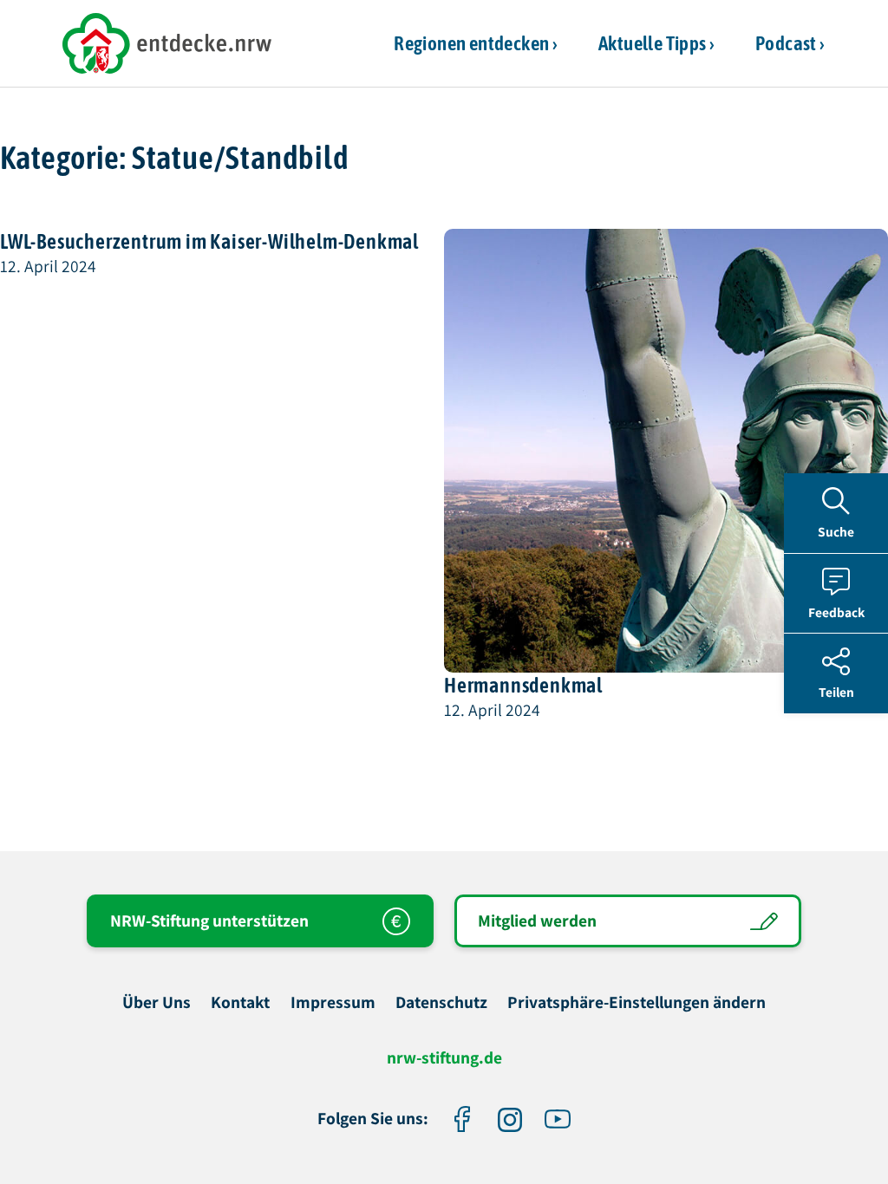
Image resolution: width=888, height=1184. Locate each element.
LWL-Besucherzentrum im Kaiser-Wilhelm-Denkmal (209, 241)
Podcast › (790, 43)
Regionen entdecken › (476, 43)
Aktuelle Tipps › (656, 43)
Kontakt (240, 1003)
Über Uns (156, 1003)
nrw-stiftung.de (444, 1058)
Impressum (333, 1003)
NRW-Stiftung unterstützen (209, 920)
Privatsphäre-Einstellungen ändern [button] (636, 1003)
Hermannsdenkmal (523, 685)
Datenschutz (441, 1003)
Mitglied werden (537, 920)
